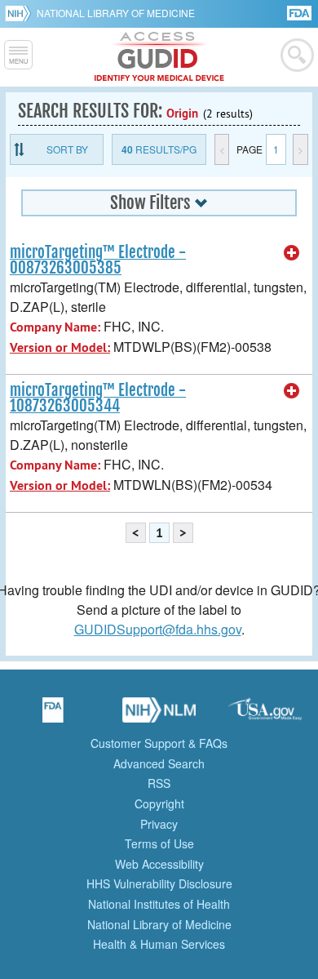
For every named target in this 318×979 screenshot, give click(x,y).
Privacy (159, 824)
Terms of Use (159, 843)
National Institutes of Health (159, 904)
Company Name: (55, 327)
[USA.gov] (265, 715)
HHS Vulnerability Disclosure (159, 883)
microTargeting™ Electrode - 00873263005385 (98, 260)
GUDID (159, 57)
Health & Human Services (159, 944)
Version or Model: (60, 347)
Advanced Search (159, 763)
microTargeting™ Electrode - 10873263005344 (98, 398)
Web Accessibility (159, 864)
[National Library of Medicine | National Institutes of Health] (159, 715)
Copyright (159, 803)
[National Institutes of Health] (21, 13)
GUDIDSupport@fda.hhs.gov (157, 629)
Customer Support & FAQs (159, 743)
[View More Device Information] (292, 253)
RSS (159, 783)
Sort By (67, 149)
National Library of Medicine (116, 13)
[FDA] (300, 12)
